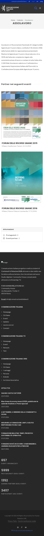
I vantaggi (6, 370)
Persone (6, 374)
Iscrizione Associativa (11, 380)
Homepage (7, 312)
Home (13, 20)
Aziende (20, 20)
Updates (6, 322)
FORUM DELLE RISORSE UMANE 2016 (19, 208)
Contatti (6, 328)
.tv (37, 1)
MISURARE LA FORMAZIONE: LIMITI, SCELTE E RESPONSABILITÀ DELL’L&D (17, 424)
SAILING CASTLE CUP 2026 (11, 393)
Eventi (5, 318)
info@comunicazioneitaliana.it (23, 530)
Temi (4, 351)
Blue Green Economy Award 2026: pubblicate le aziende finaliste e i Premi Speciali (19, 402)
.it (29, 1)
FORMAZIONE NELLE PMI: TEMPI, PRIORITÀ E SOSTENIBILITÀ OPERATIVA (17, 434)
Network (6, 348)
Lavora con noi (8, 325)
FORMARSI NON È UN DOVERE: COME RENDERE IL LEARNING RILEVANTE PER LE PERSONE (18, 445)
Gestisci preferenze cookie (27, 521)
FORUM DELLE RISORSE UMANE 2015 (19, 143)
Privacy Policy (12, 521)
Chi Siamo (6, 315)
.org (41, 1)
